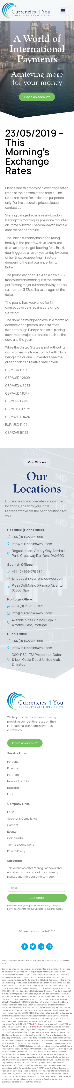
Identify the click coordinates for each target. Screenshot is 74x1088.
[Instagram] (49, 946)
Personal (13, 762)
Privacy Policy (16, 851)
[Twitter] (33, 946)
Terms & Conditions (20, 844)
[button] (63, 10)
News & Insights (18, 781)
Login (11, 794)
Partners (13, 775)
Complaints (15, 838)
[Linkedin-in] (41, 946)
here (52, 1013)
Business (13, 768)
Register (13, 788)
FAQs (10, 812)
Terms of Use (36, 1026)
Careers (12, 825)
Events (12, 831)
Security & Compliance (22, 818)
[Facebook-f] (24, 946)
